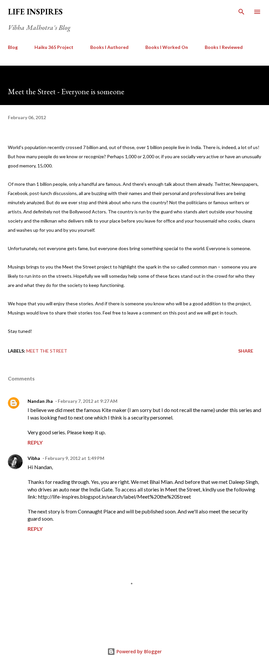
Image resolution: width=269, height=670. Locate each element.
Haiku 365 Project (53, 47)
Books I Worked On (166, 47)
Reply (35, 442)
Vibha (34, 458)
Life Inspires (35, 12)
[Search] (241, 12)
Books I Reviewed (224, 47)
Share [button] (245, 351)
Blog (13, 47)
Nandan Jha (40, 401)
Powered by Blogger (138, 651)
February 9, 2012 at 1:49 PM (74, 458)
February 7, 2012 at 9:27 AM (87, 401)
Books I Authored (109, 47)
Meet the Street (46, 351)
